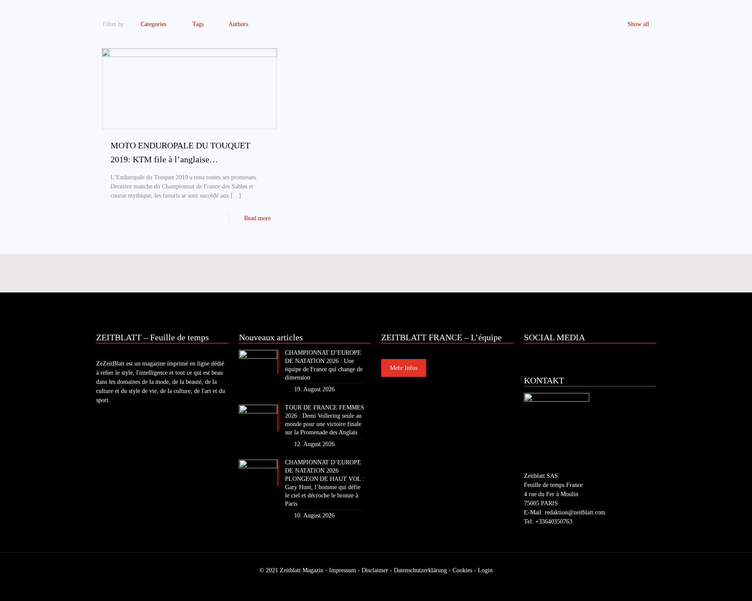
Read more (257, 218)
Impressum (342, 570)
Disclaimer (375, 570)
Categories (153, 24)
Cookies (462, 570)
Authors (238, 24)
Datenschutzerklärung (420, 570)
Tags (198, 24)
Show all (638, 24)
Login (485, 570)
